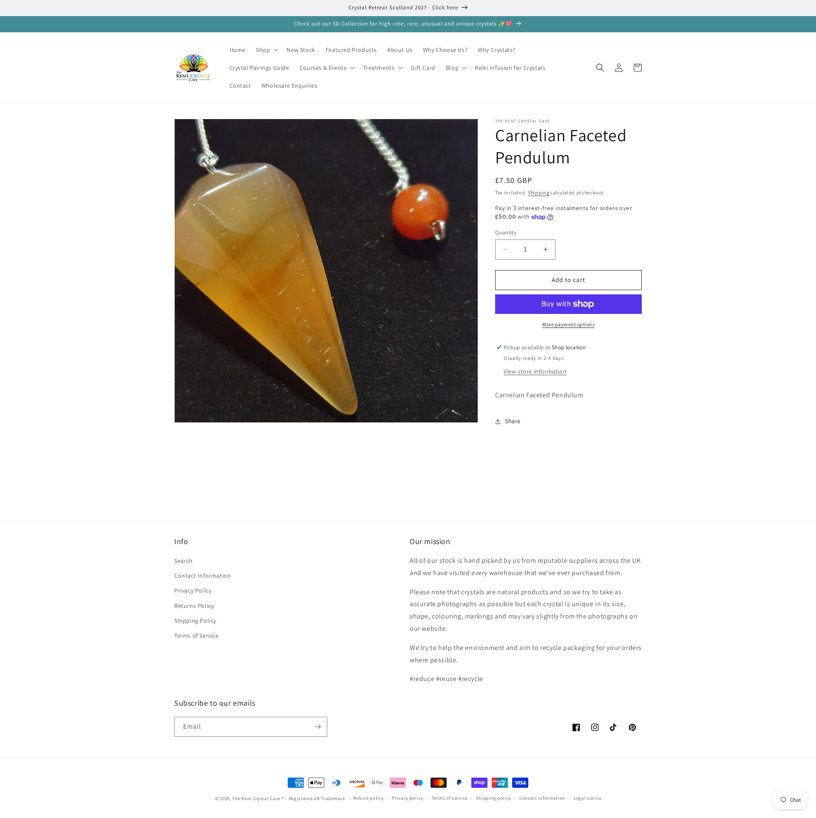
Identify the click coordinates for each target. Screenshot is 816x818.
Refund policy (368, 798)
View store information (535, 371)
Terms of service (450, 798)
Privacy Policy (192, 590)
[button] (266, 50)
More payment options (568, 324)
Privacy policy (407, 798)
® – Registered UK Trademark (313, 798)
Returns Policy (194, 606)
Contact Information (202, 575)
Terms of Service (196, 635)
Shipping (539, 192)
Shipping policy (493, 798)
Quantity (505, 232)
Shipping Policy (195, 620)
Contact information (542, 798)
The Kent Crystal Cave (256, 798)
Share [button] (513, 421)
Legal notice (587, 798)
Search (183, 560)
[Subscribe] (317, 727)
